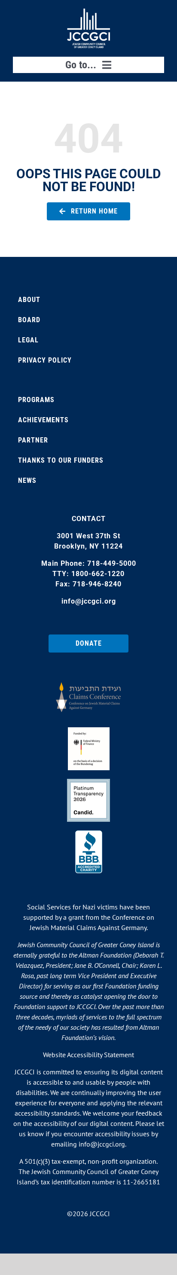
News (27, 480)
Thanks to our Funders (61, 460)
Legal (28, 340)
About (29, 300)
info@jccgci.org (88, 601)
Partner (33, 440)
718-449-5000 (111, 563)
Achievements (43, 420)
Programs (36, 400)
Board (29, 320)
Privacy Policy (45, 360)
